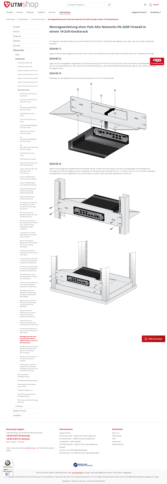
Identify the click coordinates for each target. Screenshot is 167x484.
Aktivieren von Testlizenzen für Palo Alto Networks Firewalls (28, 359)
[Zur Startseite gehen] (21, 5)
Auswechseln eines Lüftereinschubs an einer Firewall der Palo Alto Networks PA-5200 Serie (28, 314)
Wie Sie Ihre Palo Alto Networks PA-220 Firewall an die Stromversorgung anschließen (29, 244)
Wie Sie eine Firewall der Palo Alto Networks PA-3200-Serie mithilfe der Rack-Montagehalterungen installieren (29, 225)
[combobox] (86, 4)
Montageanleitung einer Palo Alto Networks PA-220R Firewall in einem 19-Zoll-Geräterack (29, 340)
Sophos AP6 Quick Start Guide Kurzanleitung (27, 198)
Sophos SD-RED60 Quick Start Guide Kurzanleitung (28, 184)
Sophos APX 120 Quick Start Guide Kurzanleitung (28, 164)
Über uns (115, 433)
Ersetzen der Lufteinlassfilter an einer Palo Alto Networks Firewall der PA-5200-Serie (29, 269)
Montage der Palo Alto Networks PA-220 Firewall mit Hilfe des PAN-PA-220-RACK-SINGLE (28, 294)
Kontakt (62, 447)
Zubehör (16, 41)
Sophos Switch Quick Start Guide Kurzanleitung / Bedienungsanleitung (28, 191)
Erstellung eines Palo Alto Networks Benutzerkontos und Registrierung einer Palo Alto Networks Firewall (29, 368)
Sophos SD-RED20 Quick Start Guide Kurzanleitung (28, 178)
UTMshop (19, 406)
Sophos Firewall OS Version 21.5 (28, 86)
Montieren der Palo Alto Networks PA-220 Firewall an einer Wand (29, 253)
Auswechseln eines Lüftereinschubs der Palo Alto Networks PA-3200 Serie (29, 323)
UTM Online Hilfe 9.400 (25, 63)
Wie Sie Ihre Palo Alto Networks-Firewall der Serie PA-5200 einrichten (28, 215)
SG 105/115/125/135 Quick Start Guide (28, 95)
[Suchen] (109, 4)
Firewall (16, 27)
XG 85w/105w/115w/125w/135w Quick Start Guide (29, 147)
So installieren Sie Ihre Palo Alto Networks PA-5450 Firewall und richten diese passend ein (28, 206)
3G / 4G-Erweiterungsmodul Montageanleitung (26, 395)
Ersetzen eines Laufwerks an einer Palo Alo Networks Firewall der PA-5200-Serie (29, 285)
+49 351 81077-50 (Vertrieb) (18, 435)
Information (18, 50)
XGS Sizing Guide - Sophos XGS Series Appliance (77, 436)
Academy (17, 415)
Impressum (116, 441)
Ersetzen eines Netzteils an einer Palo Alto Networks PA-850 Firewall (29, 331)
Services (16, 45)
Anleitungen (20, 59)
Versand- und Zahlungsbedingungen (73, 450)
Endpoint (17, 36)
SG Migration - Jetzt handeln (70, 441)
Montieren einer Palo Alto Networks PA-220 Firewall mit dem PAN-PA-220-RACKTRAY (28, 304)
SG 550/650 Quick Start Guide (27, 115)
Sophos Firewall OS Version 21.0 (28, 82)
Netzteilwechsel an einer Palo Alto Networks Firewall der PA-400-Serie (28, 277)
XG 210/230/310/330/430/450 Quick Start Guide (28, 139)
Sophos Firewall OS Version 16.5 (28, 71)
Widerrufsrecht (118, 444)
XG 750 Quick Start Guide (28, 159)
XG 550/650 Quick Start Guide (27, 154)
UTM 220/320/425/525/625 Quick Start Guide (28, 126)
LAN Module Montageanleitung (27, 380)
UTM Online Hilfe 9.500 (25, 67)
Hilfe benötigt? (155, 338)
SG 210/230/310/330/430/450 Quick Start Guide (28, 108)
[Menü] (11, 460)
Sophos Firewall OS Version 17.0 (28, 74)
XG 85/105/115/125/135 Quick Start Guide (27, 132)
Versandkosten (77, 472)
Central (16, 31)
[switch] (7, 474)
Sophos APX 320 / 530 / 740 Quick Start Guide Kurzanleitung (28, 171)
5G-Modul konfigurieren (25, 390)
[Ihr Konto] (145, 4)
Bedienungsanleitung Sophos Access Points (27, 385)
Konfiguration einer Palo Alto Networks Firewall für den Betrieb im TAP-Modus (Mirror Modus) (29, 350)
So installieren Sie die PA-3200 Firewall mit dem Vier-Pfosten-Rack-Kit (28, 235)
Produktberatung (157, 63)
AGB (113, 439)
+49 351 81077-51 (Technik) (18, 439)
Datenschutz (117, 436)
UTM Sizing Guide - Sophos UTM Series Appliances (78, 444)
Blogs (17, 55)
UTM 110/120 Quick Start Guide (28, 121)
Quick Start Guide (24, 90)
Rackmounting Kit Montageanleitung (23, 376)
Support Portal (19, 410)
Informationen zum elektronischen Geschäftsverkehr (79, 453)
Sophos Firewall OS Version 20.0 (28, 78)
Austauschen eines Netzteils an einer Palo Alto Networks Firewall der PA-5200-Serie (29, 261)
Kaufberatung (30, 448)
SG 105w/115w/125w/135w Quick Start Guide (28, 101)
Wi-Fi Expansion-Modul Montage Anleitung (28, 401)
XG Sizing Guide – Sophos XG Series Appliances (77, 439)
